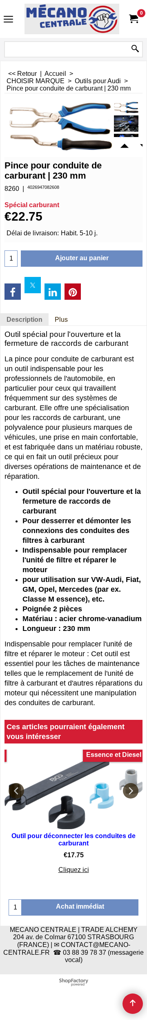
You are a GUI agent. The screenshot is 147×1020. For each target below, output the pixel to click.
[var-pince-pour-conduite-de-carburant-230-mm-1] (126, 123)
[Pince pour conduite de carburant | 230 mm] (126, 107)
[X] (32, 285)
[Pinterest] (73, 291)
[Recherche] (135, 49)
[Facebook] (12, 291)
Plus (61, 319)
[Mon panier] (133, 19)
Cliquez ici (73, 869)
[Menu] (8, 19)
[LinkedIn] (53, 291)
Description (24, 319)
